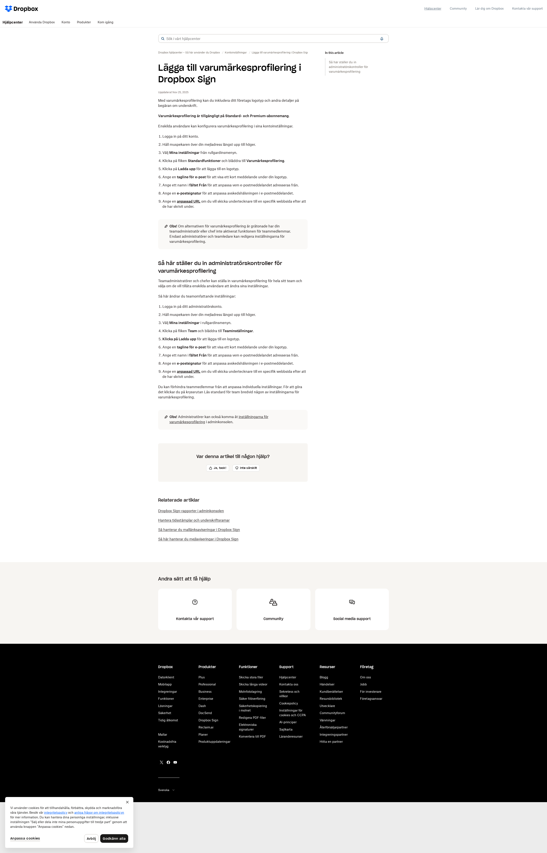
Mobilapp (165, 684)
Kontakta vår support (527, 8)
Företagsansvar (371, 698)
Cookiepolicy (288, 703)
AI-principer (288, 722)
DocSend (205, 713)
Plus (202, 677)
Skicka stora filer (251, 677)
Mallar (162, 734)
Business (205, 691)
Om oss (365, 677)
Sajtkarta (286, 729)
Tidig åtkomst (168, 720)
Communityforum (332, 713)
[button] (162, 38)
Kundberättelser (331, 691)
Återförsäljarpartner (334, 727)
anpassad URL (188, 201)
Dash (202, 706)
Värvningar (327, 720)
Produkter (84, 22)
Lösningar (165, 706)
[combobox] (273, 38)
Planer (203, 734)
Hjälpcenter (432, 8)
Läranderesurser (291, 736)
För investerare (370, 691)
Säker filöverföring (252, 698)
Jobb (363, 684)
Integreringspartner (334, 734)
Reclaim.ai (206, 727)
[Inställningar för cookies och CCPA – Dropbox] (69, 822)
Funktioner (166, 698)
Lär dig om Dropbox (489, 8)
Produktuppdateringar (214, 741)
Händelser (327, 684)
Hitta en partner (331, 741)
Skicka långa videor (253, 684)
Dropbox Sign (208, 720)
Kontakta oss (288, 684)
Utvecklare (327, 706)
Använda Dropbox (42, 22)
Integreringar (167, 691)
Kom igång (105, 22)
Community (458, 8)
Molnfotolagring (250, 691)
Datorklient (166, 677)
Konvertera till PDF (252, 736)
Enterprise (206, 698)
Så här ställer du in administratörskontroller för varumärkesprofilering (348, 66)
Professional (207, 684)
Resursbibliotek (331, 698)
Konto (66, 22)
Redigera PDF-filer (252, 717)
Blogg (324, 677)
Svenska (163, 790)
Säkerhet (164, 713)
